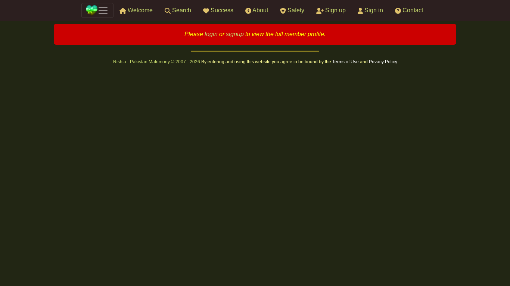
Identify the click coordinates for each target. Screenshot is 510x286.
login (211, 34)
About (259, 10)
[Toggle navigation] (97, 10)
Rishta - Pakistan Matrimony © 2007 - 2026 (157, 61)
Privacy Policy (383, 61)
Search (181, 10)
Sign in (373, 10)
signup (235, 34)
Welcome (139, 10)
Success (221, 10)
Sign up (335, 10)
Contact (412, 10)
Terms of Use (346, 61)
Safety (295, 10)
